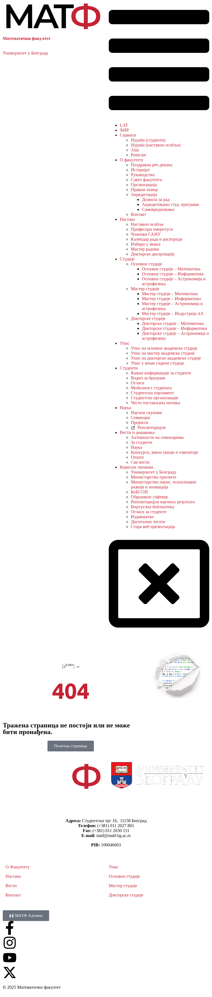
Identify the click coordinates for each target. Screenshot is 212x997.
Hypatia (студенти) (148, 140)
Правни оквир (144, 189)
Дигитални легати (148, 521)
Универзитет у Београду (25, 53)
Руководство (143, 174)
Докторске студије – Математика (173, 323)
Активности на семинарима (157, 437)
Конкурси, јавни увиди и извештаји (164, 452)
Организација (144, 184)
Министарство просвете (153, 477)
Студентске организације (154, 397)
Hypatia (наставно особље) (156, 145)
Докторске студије (148, 318)
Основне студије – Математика (171, 269)
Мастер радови (145, 249)
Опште (137, 457)
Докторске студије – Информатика (174, 328)
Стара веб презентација (153, 526)
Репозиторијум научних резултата (163, 501)
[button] (159, 60)
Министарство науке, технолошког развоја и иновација (164, 484)
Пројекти (139, 422)
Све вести (140, 462)
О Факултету (18, 867)
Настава (127, 219)
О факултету (131, 159)
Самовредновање (158, 209)
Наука (125, 407)
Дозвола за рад (155, 199)
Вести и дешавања (137, 432)
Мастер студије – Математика (170, 293)
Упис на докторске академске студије (166, 358)
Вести (11, 885)
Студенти (129, 368)
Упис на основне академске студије (164, 348)
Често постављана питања (155, 402)
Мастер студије (145, 288)
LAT (124, 125)
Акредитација (144, 194)
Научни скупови (146, 412)
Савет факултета (146, 179)
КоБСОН (139, 492)
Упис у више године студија (157, 363)
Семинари (140, 417)
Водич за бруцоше (148, 378)
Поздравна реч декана (151, 164)
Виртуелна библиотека (152, 506)
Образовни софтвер (149, 497)
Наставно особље (147, 224)
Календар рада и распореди (156, 239)
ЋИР (124, 130)
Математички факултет (27, 38)
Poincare (138, 155)
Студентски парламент (152, 392)
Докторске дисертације (152, 254)
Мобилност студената (151, 387)
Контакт (138, 214)
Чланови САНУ (146, 234)
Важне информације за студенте (161, 373)
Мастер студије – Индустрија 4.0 (172, 313)
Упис (124, 343)
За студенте (141, 442)
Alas (135, 150)
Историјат (140, 169)
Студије (127, 259)
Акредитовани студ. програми (170, 204)
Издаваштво (142, 516)
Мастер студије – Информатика (171, 298)
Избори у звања (145, 244)
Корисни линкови (136, 467)
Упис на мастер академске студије (163, 353)
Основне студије (146, 264)
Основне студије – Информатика (173, 273)
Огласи (137, 383)
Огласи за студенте (148, 511)
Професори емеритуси (152, 229)
